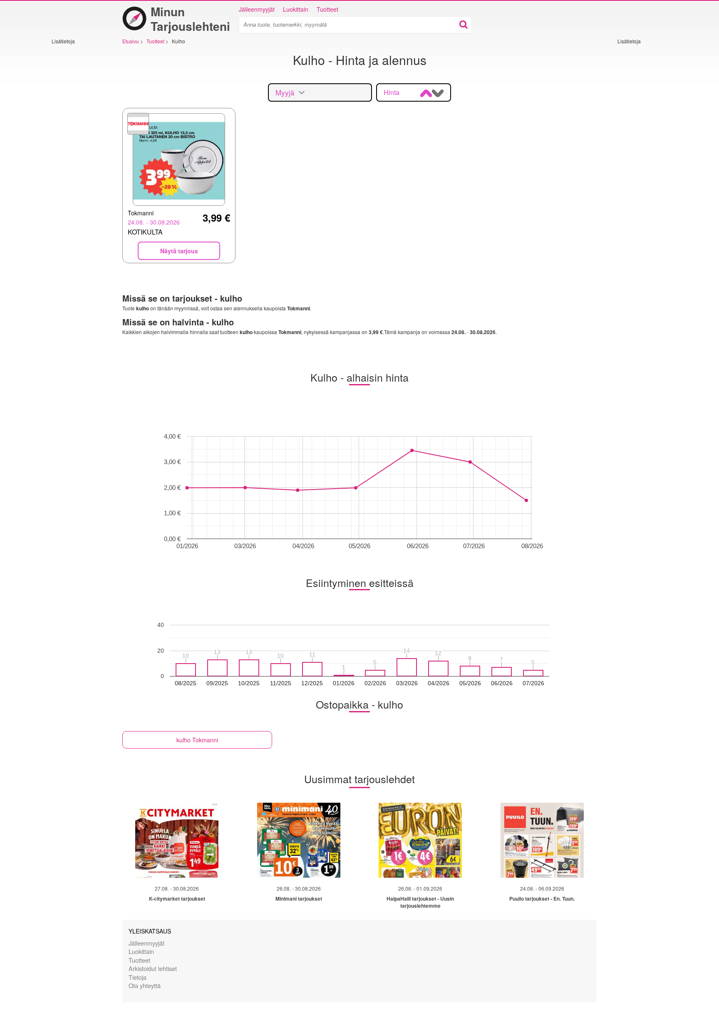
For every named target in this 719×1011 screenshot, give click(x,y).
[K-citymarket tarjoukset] (176, 840)
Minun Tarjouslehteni (190, 18)
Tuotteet (327, 9)
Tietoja (137, 977)
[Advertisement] (77, 170)
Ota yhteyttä (145, 985)
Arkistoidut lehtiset (153, 968)
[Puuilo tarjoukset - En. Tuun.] (542, 840)
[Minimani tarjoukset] (298, 840)
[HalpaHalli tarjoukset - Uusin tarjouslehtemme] (420, 840)
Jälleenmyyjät (257, 9)
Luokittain (295, 9)
